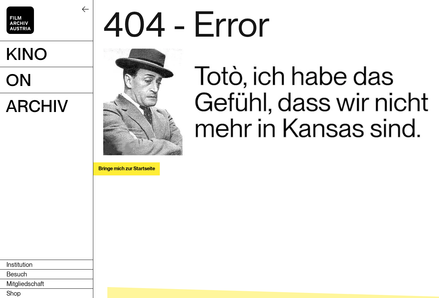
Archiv (37, 106)
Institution (20, 264)
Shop (14, 293)
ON (19, 80)
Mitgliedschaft (25, 283)
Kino (26, 54)
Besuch (17, 274)
